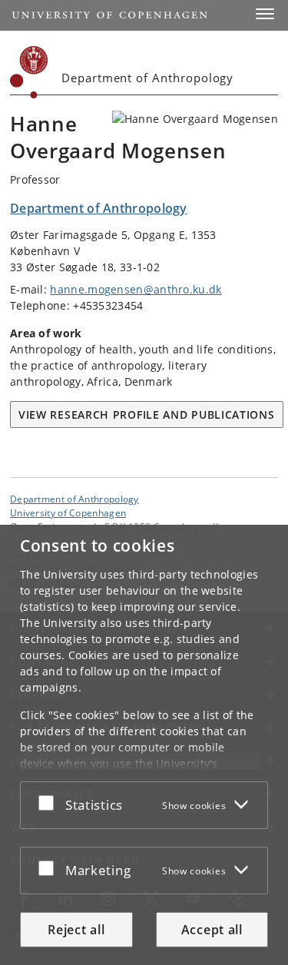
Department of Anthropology (74, 498)
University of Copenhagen (68, 512)
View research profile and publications (146, 414)
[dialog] (144, 745)
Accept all (212, 929)
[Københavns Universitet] (29, 72)
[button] (265, 14)
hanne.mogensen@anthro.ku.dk (135, 289)
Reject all (76, 929)
